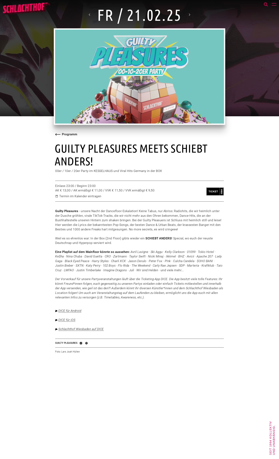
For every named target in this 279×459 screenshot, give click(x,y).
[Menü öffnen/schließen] (274, 5)
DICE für (64, 310)
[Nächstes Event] (189, 14)
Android (76, 310)
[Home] (26, 10)
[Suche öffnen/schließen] (266, 4)
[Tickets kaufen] (215, 191)
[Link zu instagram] (82, 343)
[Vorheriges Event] (89, 14)
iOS (73, 320)
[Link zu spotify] (88, 343)
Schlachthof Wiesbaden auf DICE (81, 329)
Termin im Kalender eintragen (80, 196)
